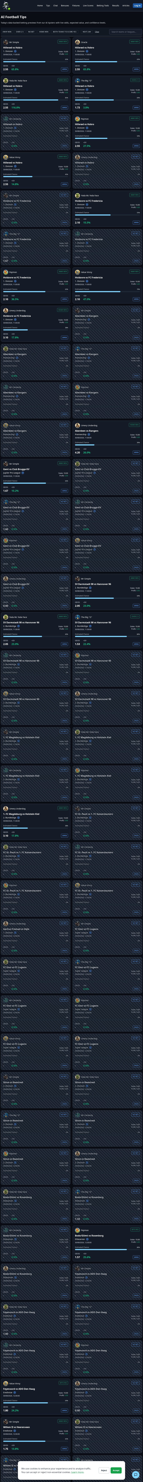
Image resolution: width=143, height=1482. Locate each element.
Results (115, 5)
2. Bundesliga (81, 587)
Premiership (80, 319)
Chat (55, 5)
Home (40, 5)
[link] (35, 55)
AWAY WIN (7, 32)
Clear (97, 32)
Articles (125, 5)
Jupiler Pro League (11, 472)
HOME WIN (43, 32)
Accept (116, 1470)
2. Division (8, 1086)
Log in (137, 5)
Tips (48, 5)
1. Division (8, 51)
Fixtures (76, 5)
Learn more (77, 1472)
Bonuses (65, 5)
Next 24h (87, 32)
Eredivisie (79, 1277)
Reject (104, 1470)
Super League (81, 932)
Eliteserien (8, 1200)
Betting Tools (103, 5)
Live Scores (88, 5)
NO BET (31, 32)
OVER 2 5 (19, 32)
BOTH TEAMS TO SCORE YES (64, 32)
